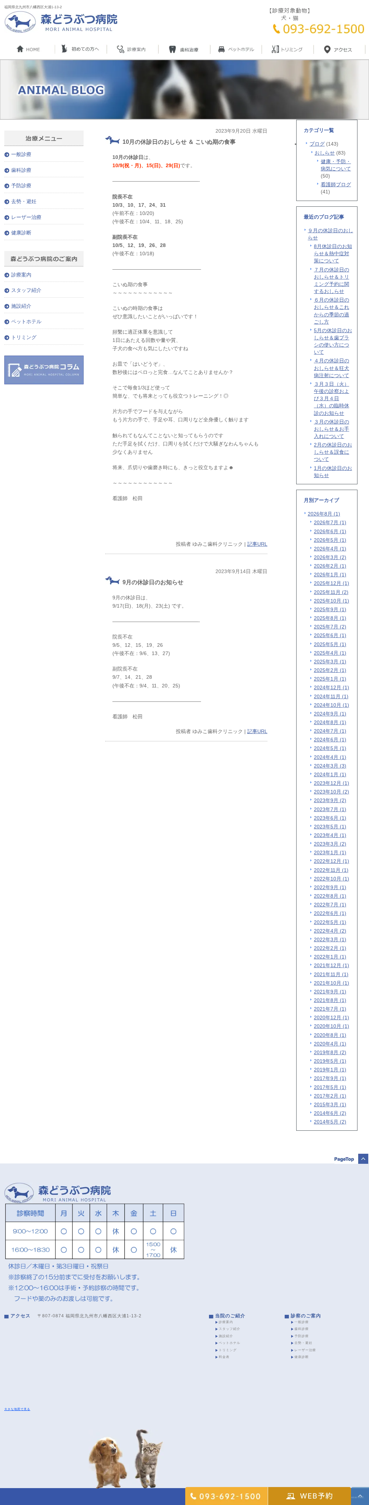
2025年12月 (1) (331, 583)
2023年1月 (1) (330, 852)
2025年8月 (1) (330, 618)
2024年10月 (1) (331, 705)
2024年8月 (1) (330, 722)
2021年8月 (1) (330, 1000)
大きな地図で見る (17, 1409)
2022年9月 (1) (330, 887)
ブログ (317, 144)
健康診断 (21, 232)
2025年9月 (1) (330, 609)
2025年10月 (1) (331, 601)
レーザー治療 (26, 217)
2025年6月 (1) (330, 635)
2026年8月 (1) (324, 514)
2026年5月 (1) (330, 540)
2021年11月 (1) (331, 974)
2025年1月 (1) (330, 679)
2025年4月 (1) (330, 653)
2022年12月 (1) (331, 861)
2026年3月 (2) (330, 557)
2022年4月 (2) (330, 931)
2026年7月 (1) (330, 522)
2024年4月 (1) (330, 757)
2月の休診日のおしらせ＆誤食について (333, 452)
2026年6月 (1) (330, 531)
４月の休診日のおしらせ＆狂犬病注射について (331, 368)
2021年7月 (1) (330, 1009)
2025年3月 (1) (330, 661)
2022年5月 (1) (330, 922)
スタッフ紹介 (26, 290)
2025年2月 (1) (330, 670)
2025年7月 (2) (330, 627)
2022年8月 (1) (330, 896)
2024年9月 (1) (330, 714)
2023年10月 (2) (331, 792)
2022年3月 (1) (330, 939)
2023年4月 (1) (330, 835)
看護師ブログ (336, 184)
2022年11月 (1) (331, 870)
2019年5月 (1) (330, 1061)
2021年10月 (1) (331, 983)
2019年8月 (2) (330, 1052)
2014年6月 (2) (330, 1113)
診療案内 (21, 275)
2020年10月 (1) (331, 1026)
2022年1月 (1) (330, 957)
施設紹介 (21, 306)
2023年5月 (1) (330, 826)
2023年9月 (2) (330, 800)
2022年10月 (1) (331, 879)
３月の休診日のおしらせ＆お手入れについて (331, 429)
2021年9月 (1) (330, 991)
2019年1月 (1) (330, 1069)
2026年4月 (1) (330, 549)
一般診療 (21, 154)
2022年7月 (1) (330, 904)
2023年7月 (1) (330, 809)
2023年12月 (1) (331, 783)
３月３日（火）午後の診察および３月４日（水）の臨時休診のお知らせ (331, 398)
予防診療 (21, 185)
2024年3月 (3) (330, 766)
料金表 (224, 1357)
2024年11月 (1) (331, 696)
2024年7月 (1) (330, 731)
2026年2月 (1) (330, 566)
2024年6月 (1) (330, 739)
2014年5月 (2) (330, 1122)
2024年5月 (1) (330, 748)
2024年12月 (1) (331, 687)
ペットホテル (26, 321)
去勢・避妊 (23, 201)
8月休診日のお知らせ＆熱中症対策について (333, 253)
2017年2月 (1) (330, 1096)
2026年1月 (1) (330, 574)
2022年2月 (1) (330, 948)
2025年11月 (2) (331, 592)
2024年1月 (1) (330, 774)
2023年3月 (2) (330, 844)
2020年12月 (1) (331, 1017)
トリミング (23, 337)
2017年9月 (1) (330, 1078)
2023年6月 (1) (330, 818)
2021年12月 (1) (331, 965)
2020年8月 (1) (330, 1035)
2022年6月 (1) (330, 913)
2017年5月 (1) (330, 1087)
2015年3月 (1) (330, 1104)
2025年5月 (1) (330, 644)
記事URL (257, 544)
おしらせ (325, 153)
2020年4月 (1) (330, 1044)
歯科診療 (21, 170)
